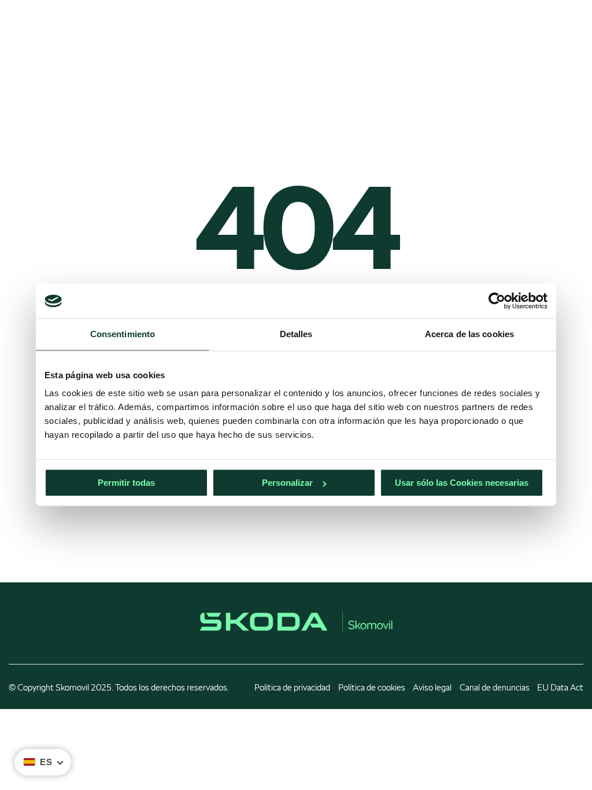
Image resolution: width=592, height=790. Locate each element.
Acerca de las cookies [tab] (469, 334)
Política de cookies (371, 687)
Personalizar (287, 483)
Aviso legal (432, 687)
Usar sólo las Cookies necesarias (461, 483)
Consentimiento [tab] (122, 334)
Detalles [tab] (296, 334)
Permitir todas (126, 483)
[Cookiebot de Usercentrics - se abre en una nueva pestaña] (496, 300)
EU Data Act (560, 687)
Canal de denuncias (495, 687)
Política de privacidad (292, 687)
